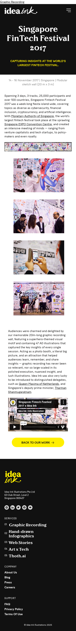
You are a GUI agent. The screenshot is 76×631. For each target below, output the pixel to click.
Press (8, 582)
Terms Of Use (13, 614)
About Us (10, 572)
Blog (7, 577)
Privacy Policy (13, 609)
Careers (9, 587)
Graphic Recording (12, 2)
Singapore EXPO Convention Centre (28, 124)
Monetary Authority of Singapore (32, 116)
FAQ (7, 604)
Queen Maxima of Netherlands (39, 384)
